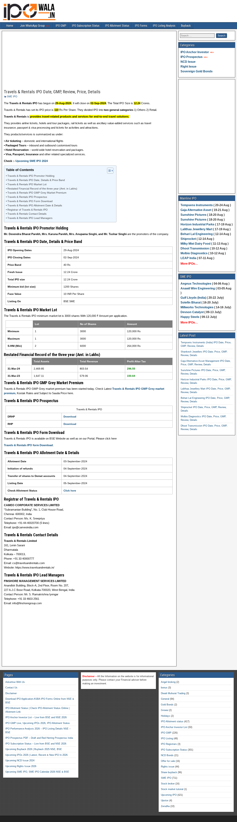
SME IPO (12, 96)
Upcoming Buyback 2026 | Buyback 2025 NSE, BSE (33, 749)
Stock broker (168, 783)
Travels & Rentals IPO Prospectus (27, 197)
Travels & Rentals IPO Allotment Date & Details (34, 205)
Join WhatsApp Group (33, 25)
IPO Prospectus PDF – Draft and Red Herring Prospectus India (39, 738)
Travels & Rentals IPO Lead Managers (29, 218)
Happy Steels (190, 316)
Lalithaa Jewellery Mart (196, 229)
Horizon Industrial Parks (197, 224)
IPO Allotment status (172, 721)
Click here (70, 490)
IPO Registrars (169, 744)
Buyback (186, 25)
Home (9, 25)
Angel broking (168, 682)
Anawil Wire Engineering (198, 288)
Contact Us (11, 687)
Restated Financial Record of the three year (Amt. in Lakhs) (42, 188)
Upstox (164, 800)
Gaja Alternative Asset (196, 210)
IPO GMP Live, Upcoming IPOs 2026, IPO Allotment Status (37, 723)
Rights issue (167, 766)
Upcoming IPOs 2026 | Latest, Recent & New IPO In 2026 (36, 755)
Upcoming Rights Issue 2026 (20, 766)
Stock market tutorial (172, 789)
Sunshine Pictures (193, 214)
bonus (164, 687)
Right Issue (188, 66)
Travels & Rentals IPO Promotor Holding (30, 176)
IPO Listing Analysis (164, 25)
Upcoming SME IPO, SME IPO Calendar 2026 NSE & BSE (37, 771)
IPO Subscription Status (85, 25)
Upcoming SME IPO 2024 (31, 160)
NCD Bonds (167, 755)
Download (70, 416)
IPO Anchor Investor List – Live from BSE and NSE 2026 (36, 717)
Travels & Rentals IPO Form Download (30, 201)
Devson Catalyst (192, 312)
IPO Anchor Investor (195, 52)
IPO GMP (61, 25)
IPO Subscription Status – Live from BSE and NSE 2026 (35, 743)
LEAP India (188, 258)
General (165, 698)
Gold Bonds (167, 704)
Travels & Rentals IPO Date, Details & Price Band (36, 180)
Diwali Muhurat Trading (173, 693)
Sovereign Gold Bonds (197, 71)
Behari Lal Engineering (197, 234)
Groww (164, 710)
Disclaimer (11, 693)
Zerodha (165, 806)
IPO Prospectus (192, 56)
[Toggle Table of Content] (108, 170)
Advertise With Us (15, 682)
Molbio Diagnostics (194, 253)
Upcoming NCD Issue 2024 (19, 760)
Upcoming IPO (169, 795)
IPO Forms (141, 25)
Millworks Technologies (197, 307)
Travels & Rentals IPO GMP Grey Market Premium (36, 192)
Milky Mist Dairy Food (196, 243)
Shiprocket (188, 238)
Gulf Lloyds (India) (194, 297)
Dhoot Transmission (195, 248)
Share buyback (169, 772)
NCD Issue (188, 61)
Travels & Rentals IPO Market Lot (26, 184)
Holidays (165, 715)
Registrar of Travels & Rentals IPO (27, 209)
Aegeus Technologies (196, 283)
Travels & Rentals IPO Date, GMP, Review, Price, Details (52, 91)
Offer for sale (168, 761)
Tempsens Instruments (197, 205)
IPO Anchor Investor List (174, 727)
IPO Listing (167, 738)
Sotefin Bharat (191, 302)
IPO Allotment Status (117, 25)
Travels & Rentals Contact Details (26, 213)
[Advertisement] (89, 60)
